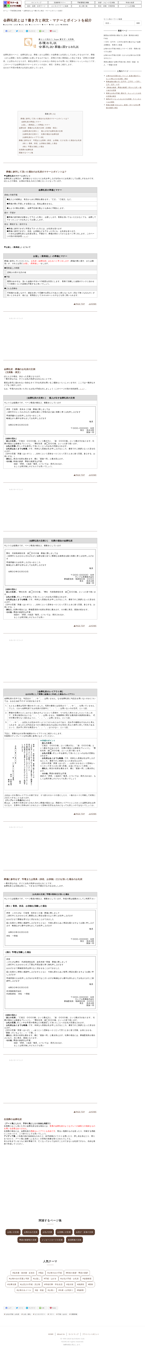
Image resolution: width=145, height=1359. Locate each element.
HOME (50, 1334)
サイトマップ (74, 1334)
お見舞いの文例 (64, 1232)
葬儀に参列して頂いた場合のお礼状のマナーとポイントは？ (44, 118)
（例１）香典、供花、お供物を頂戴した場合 (39, 143)
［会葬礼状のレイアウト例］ (33, 137)
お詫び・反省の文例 (84, 1232)
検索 (138, 23)
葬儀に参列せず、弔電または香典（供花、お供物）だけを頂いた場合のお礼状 (50, 140)
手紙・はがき (55, 25)
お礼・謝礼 (24, 25)
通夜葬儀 (65, 25)
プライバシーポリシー (90, 1334)
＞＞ (25, 236)
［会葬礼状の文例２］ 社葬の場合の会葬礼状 (40, 134)
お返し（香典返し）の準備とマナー (35, 125)
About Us (61, 1334)
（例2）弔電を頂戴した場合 (32, 146)
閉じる (52, 114)
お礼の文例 (47, 1232)
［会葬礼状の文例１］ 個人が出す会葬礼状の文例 (42, 131)
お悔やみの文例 (30, 1232)
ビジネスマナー (36, 25)
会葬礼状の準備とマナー (31, 122)
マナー (46, 25)
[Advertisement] (50, 88)
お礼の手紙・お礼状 (11, 25)
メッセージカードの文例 (52, 1240)
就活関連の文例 (74, 1240)
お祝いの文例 (13, 1232)
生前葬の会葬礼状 (26, 149)
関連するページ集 (26, 152)
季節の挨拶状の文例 (27, 1240)
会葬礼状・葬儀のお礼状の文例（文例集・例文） (38, 128)
